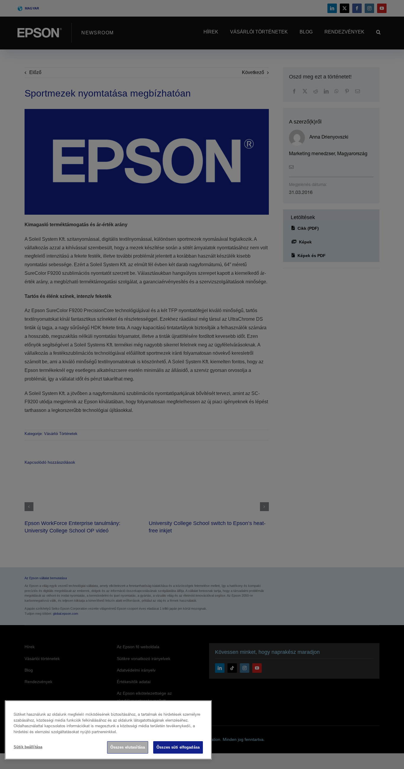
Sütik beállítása (28, 747)
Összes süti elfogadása (178, 747)
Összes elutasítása (127, 747)
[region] (108, 730)
